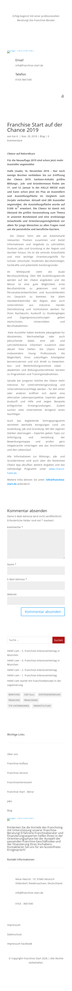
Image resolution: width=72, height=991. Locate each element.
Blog (42, 136)
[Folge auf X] (32, 36)
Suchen (58, 640)
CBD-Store (29, 694)
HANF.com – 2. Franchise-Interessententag (32, 670)
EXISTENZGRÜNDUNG (49, 694)
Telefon (20, 74)
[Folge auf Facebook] (25, 36)
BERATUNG (14, 694)
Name (11, 564)
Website (12, 594)
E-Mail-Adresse (17, 579)
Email (19, 60)
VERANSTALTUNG (42, 705)
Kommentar (15, 527)
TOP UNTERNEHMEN (19, 705)
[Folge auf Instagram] (39, 36)
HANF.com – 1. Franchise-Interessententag (32, 675)
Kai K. (15, 136)
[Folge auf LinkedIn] (46, 36)
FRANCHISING (31, 700)
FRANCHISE (14, 700)
